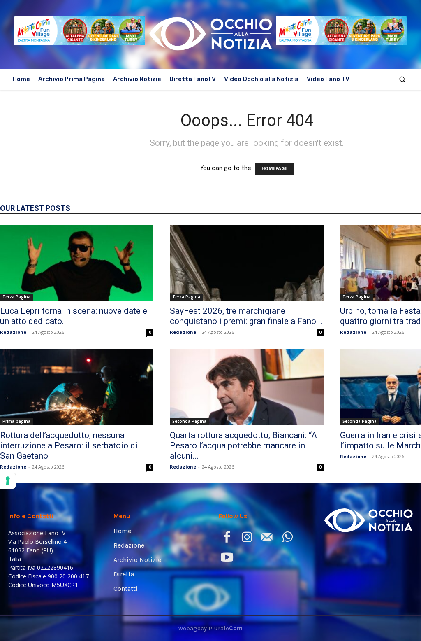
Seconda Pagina (189, 421)
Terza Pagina (16, 297)
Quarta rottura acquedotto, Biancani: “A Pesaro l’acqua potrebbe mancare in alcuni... (243, 445)
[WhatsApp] (287, 539)
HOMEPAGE (274, 168)
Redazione (13, 332)
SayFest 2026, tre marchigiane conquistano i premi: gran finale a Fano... (246, 316)
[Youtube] (227, 559)
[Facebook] (227, 539)
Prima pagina (16, 421)
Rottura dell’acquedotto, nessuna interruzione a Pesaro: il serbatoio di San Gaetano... (69, 445)
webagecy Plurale (210, 628)
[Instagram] (247, 539)
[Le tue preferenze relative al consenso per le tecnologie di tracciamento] (8, 481)
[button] (402, 79)
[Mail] (267, 539)
